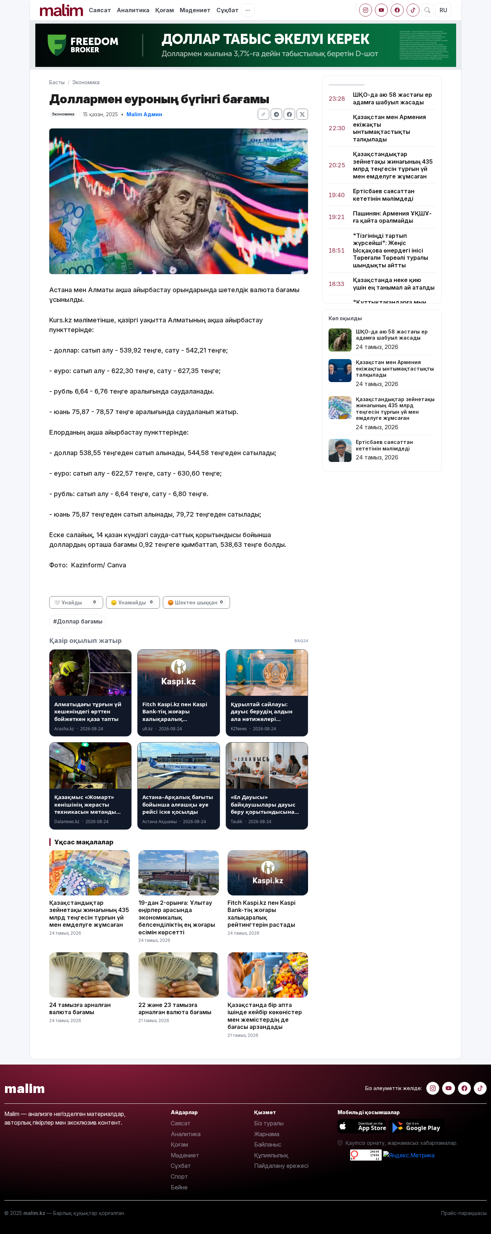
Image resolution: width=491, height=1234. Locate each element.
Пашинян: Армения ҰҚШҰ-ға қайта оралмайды (392, 217)
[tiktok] (413, 10)
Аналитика (133, 10)
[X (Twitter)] (302, 114)
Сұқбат (227, 10)
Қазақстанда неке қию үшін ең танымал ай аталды (394, 283)
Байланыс (267, 1144)
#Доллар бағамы (77, 621)
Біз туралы (269, 1123)
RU (443, 10)
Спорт (179, 1176)
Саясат (100, 10)
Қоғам (164, 10)
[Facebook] (397, 10)
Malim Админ (144, 114)
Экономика (86, 82)
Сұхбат (181, 1165)
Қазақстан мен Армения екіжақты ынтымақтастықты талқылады (389, 127)
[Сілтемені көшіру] (263, 114)
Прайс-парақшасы (464, 1213)
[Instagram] (365, 10)
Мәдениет (195, 10)
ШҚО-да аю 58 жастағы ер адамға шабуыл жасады (392, 98)
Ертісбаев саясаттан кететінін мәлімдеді (383, 194)
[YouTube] (381, 10)
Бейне (179, 1187)
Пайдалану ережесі (281, 1165)
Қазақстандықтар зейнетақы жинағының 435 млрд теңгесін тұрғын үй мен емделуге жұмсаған (393, 165)
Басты (57, 82)
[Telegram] (276, 114)
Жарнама (266, 1134)
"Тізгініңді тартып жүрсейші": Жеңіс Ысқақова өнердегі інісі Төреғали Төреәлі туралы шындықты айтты (390, 250)
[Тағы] (248, 10)
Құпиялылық (271, 1155)
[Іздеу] (427, 10)
